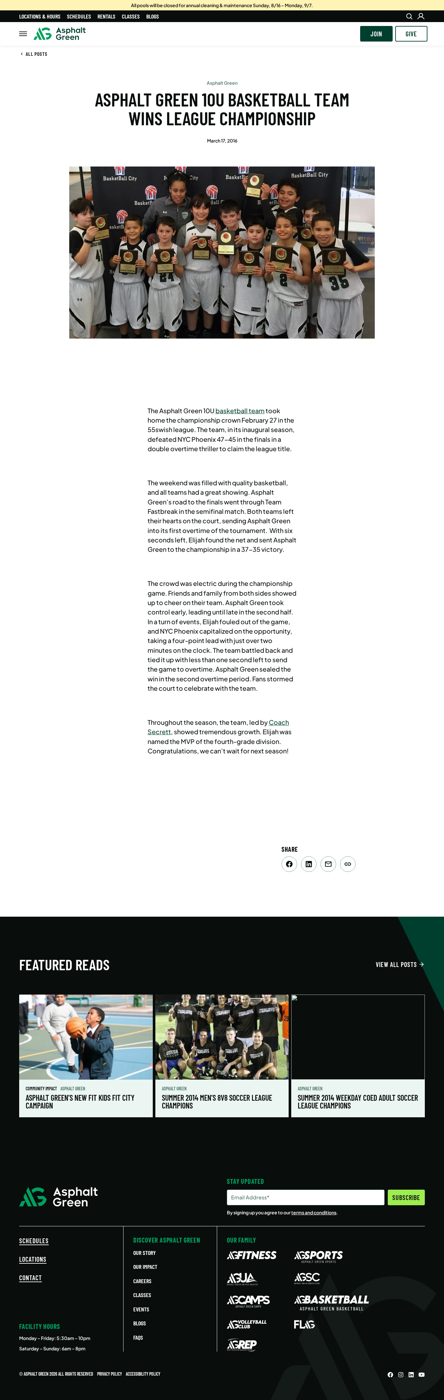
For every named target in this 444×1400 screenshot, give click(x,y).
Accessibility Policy (143, 1374)
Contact (30, 1278)
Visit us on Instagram (401, 1374)
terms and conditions (313, 1212)
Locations (32, 1259)
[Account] (421, 16)
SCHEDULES (34, 1241)
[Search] (409, 16)
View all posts (396, 964)
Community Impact (42, 1088)
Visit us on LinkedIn (411, 1374)
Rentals (106, 16)
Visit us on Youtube (421, 1374)
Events (141, 1309)
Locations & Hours (39, 16)
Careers (142, 1280)
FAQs (138, 1337)
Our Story (144, 1252)
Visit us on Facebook (390, 1374)
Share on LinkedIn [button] (309, 864)
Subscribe (406, 1197)
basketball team (240, 411)
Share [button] (348, 864)
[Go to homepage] (59, 33)
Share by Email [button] (328, 864)
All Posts (36, 54)
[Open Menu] (23, 34)
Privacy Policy (109, 1374)
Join (376, 34)
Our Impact (145, 1266)
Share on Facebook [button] (289, 864)
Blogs (152, 16)
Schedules (79, 16)
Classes (131, 16)
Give (411, 34)
